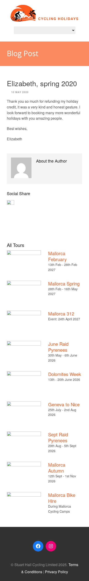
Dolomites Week (64, 374)
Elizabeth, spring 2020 (42, 83)
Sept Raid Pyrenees (58, 437)
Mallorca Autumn (56, 467)
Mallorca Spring (64, 283)
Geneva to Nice (64, 404)
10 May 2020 (20, 92)
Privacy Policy (56, 571)
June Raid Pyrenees (58, 346)
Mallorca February (57, 256)
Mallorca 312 (61, 313)
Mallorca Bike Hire (61, 498)
